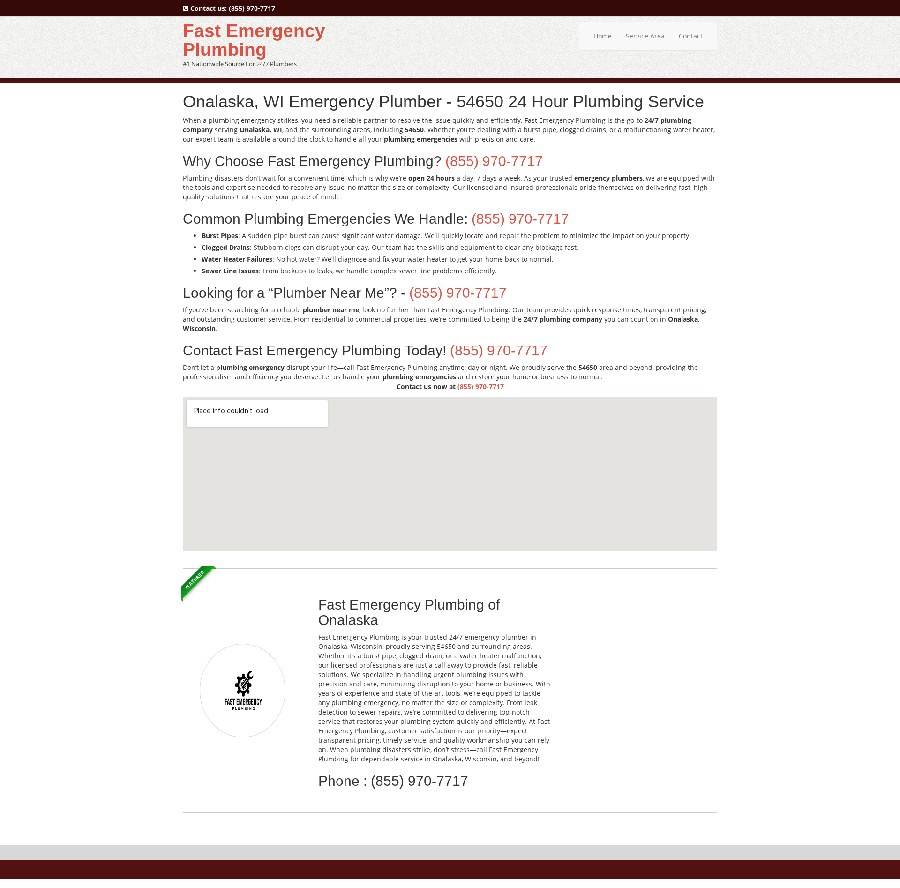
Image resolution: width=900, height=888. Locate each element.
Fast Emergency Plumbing (254, 40)
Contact (691, 35)
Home (602, 35)
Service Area (645, 35)
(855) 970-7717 (252, 8)
